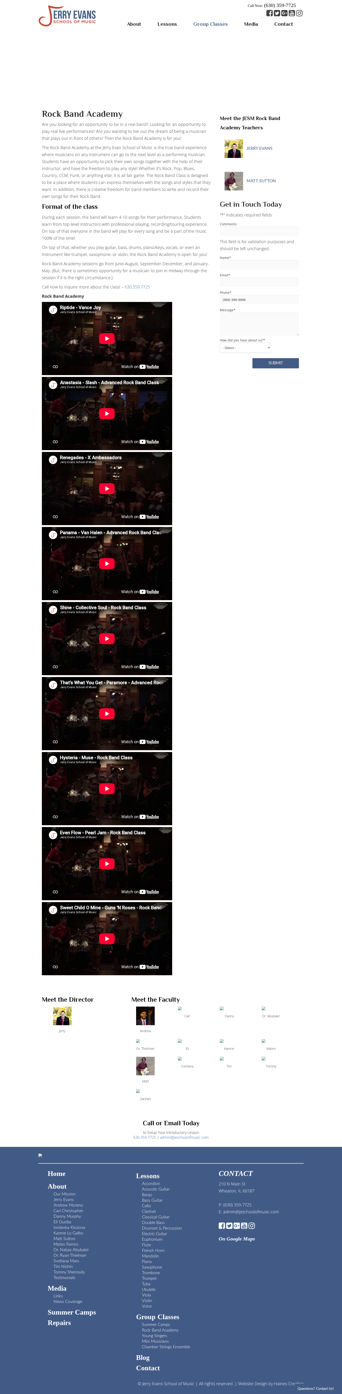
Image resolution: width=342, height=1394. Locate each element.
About (57, 1186)
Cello (146, 1206)
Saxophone (152, 1267)
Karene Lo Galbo (68, 1233)
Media (57, 1288)
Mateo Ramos (66, 1244)
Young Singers (154, 1336)
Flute (146, 1245)
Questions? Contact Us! (316, 1389)
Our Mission (65, 1194)
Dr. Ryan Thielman (70, 1255)
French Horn (153, 1251)
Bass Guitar (152, 1200)
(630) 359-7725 (280, 5)
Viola (146, 1295)
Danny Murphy (67, 1216)
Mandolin (150, 1256)
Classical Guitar (156, 1217)
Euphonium (152, 1239)
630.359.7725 (137, 287)
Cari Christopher (68, 1211)
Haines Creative (289, 1383)
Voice (147, 1306)
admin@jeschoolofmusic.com (184, 1137)
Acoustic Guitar (156, 1189)
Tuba (146, 1284)
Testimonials (64, 1278)
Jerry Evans (258, 149)
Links (58, 1296)
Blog (143, 1357)
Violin (147, 1301)
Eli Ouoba (62, 1222)
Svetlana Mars (66, 1261)
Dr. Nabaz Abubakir (71, 1250)
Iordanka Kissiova (69, 1228)
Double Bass (153, 1223)
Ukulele (148, 1290)
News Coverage (68, 1302)
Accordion (151, 1184)
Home (56, 1173)
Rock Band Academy (160, 1330)
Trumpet (149, 1278)
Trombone (151, 1273)
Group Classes (157, 1317)
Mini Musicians (155, 1341)
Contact (148, 1368)
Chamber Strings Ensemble (166, 1347)
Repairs (59, 1322)
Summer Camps (72, 1312)
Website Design (252, 1383)
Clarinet (149, 1212)
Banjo (147, 1195)
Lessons (148, 1176)
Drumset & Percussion (162, 1228)
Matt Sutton (260, 181)
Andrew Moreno (68, 1205)
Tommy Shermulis (69, 1272)
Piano (147, 1262)
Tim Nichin (63, 1267)
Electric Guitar (154, 1234)
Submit (275, 363)
